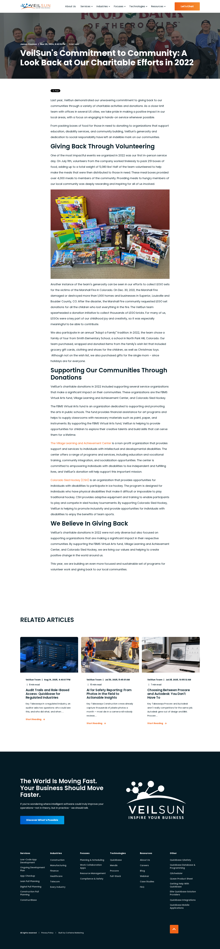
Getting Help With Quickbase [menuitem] (179, 885)
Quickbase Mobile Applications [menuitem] (179, 906)
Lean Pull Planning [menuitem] (30, 881)
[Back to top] (174, 929)
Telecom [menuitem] (55, 881)
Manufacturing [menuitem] (58, 865)
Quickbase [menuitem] (116, 859)
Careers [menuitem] (144, 865)
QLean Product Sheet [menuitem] (181, 878)
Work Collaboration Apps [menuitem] (91, 866)
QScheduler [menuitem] (176, 873)
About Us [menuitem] (145, 859)
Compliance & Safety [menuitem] (91, 878)
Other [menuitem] (173, 853)
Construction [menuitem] (57, 859)
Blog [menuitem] (142, 870)
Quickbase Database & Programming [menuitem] (182, 866)
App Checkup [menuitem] (27, 875)
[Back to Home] (35, 10)
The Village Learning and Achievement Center (81, 443)
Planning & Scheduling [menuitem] (92, 859)
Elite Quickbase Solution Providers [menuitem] (183, 893)
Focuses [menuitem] (84, 853)
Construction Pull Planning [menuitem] (29, 893)
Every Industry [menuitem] (57, 886)
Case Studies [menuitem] (147, 881)
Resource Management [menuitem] (93, 873)
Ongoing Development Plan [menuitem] (32, 869)
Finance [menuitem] (54, 870)
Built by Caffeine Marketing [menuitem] (71, 933)
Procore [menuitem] (114, 870)
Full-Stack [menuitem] (115, 876)
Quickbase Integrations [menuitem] (183, 899)
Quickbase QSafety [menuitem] (180, 859)
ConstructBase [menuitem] (28, 899)
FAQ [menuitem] (142, 886)
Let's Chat (187, 6)
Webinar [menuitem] (144, 876)
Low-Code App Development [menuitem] (28, 861)
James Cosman (28, 44)
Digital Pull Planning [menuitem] (30, 886)
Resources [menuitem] (146, 853)
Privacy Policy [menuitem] (47, 933)
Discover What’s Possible (42, 820)
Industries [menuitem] (56, 853)
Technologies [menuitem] (118, 853)
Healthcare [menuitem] (56, 876)
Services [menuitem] (25, 853)
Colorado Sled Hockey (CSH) (70, 480)
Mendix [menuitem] (113, 865)
